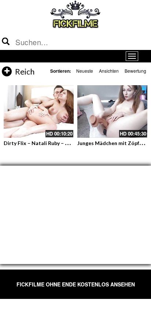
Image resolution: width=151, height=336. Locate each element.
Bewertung (135, 71)
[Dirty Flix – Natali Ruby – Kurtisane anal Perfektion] (39, 111)
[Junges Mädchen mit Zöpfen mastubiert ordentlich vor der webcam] (112, 111)
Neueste (84, 71)
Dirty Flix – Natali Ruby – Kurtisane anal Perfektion (66, 143)
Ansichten (109, 71)
